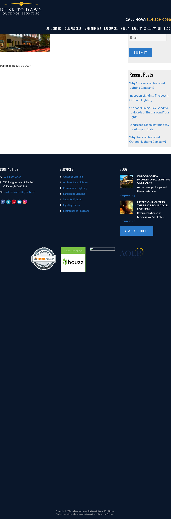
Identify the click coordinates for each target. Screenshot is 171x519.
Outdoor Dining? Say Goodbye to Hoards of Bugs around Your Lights (149, 112)
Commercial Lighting (75, 187)
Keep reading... (135, 195)
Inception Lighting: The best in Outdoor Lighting (152, 205)
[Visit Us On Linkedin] (19, 203)
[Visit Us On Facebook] (3, 203)
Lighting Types (71, 205)
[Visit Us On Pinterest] (14, 203)
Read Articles (136, 230)
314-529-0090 (159, 20)
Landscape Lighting (74, 193)
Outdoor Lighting (73, 176)
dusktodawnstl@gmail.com (19, 191)
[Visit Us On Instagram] (25, 203)
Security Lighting (72, 199)
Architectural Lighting (75, 182)
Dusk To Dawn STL (25, 8)
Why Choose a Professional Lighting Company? (153, 179)
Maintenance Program (76, 210)
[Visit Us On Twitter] (8, 203)
